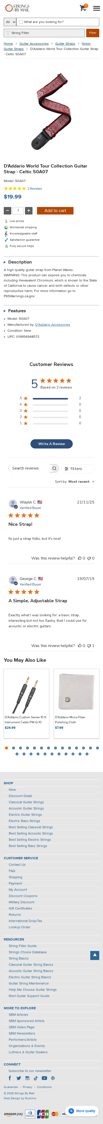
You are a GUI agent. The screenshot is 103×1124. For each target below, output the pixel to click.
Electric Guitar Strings (25, 814)
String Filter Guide (23, 946)
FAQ (12, 871)
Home (8, 44)
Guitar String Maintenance (29, 983)
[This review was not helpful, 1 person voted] (89, 645)
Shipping (15, 877)
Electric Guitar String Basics (30, 977)
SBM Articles (18, 1014)
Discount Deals (20, 796)
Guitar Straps (65, 44)
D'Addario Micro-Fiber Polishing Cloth (70, 720)
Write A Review (51, 444)
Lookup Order (19, 927)
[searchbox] (29, 468)
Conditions (44, 1087)
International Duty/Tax (25, 921)
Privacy (27, 1087)
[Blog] (52, 1079)
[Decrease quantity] (7, 210)
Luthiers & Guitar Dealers (28, 1052)
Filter (92, 33)
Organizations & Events (27, 1046)
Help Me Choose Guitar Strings (33, 990)
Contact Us (17, 864)
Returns (15, 914)
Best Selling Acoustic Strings (31, 833)
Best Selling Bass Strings (28, 846)
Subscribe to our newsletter (30, 1071)
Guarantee (11, 1087)
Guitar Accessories (34, 44)
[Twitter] (18, 1079)
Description (20, 262)
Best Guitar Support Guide (29, 996)
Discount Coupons (23, 896)
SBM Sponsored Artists (26, 1021)
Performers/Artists (23, 1040)
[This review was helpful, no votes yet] (80, 558)
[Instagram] (27, 1079)
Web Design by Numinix (20, 1098)
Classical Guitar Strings (26, 802)
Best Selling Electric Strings (30, 840)
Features (17, 311)
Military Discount (21, 902)
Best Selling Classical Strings (31, 827)
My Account (18, 890)
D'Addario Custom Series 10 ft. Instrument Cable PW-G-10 (26, 720)
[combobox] (74, 481)
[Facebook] (10, 1079)
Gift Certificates (20, 908)
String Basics (19, 958)
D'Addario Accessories (52, 324)
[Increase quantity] (28, 210)
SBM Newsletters (22, 1033)
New (12, 790)
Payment (15, 883)
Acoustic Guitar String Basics (31, 971)
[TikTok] (36, 1079)
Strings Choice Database (28, 952)
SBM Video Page (21, 1027)
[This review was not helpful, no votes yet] (89, 558)
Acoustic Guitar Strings (26, 808)
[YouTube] (44, 1079)
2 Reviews (35, 188)
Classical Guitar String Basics (31, 964)
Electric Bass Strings (24, 821)
